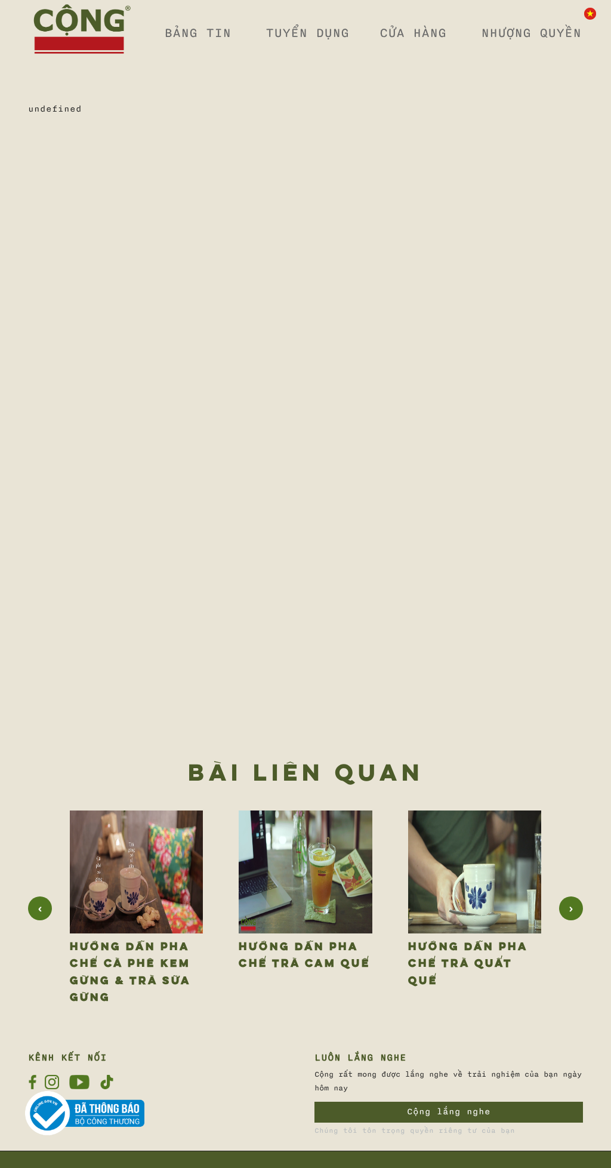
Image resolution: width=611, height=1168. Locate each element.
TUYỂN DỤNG (307, 33)
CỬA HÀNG (412, 33)
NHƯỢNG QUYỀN (531, 33)
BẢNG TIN (197, 33)
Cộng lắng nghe (448, 1112)
